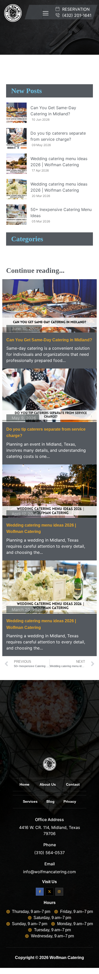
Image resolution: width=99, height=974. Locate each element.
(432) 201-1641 (76, 15)
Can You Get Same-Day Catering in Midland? (49, 339)
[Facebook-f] (40, 892)
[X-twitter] (49, 892)
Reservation (75, 9)
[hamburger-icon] (42, 14)
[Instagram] (59, 892)
